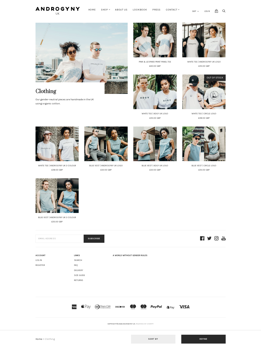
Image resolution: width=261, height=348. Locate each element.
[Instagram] (216, 238)
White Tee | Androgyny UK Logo (204, 62)
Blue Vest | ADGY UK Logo (155, 165)
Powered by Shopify (145, 324)
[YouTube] (223, 238)
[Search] (224, 11)
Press (156, 9)
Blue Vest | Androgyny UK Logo (106, 165)
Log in (39, 260)
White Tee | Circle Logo (204, 113)
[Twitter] (209, 238)
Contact (171, 9)
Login (207, 11)
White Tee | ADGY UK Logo (155, 113)
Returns (78, 280)
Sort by (153, 339)
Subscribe (94, 238)
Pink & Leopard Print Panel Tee (155, 62)
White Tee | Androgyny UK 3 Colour (57, 165)
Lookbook (140, 9)
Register (40, 265)
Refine (203, 339)
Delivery (78, 270)
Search (78, 260)
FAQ (76, 265)
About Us (121, 9)
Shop (104, 9)
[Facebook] (202, 238)
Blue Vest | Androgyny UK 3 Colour (57, 217)
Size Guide (79, 275)
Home (92, 9)
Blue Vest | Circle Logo (204, 165)
